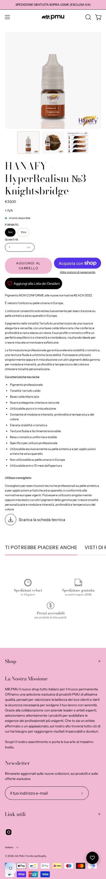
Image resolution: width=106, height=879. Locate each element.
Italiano (9, 847)
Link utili (15, 814)
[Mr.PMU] (53, 17)
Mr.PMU (19, 856)
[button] (87, 17)
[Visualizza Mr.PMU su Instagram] (8, 832)
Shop (10, 661)
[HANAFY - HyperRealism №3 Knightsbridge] (28, 142)
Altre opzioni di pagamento (77, 272)
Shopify (41, 856)
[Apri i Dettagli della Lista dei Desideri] (92, 858)
